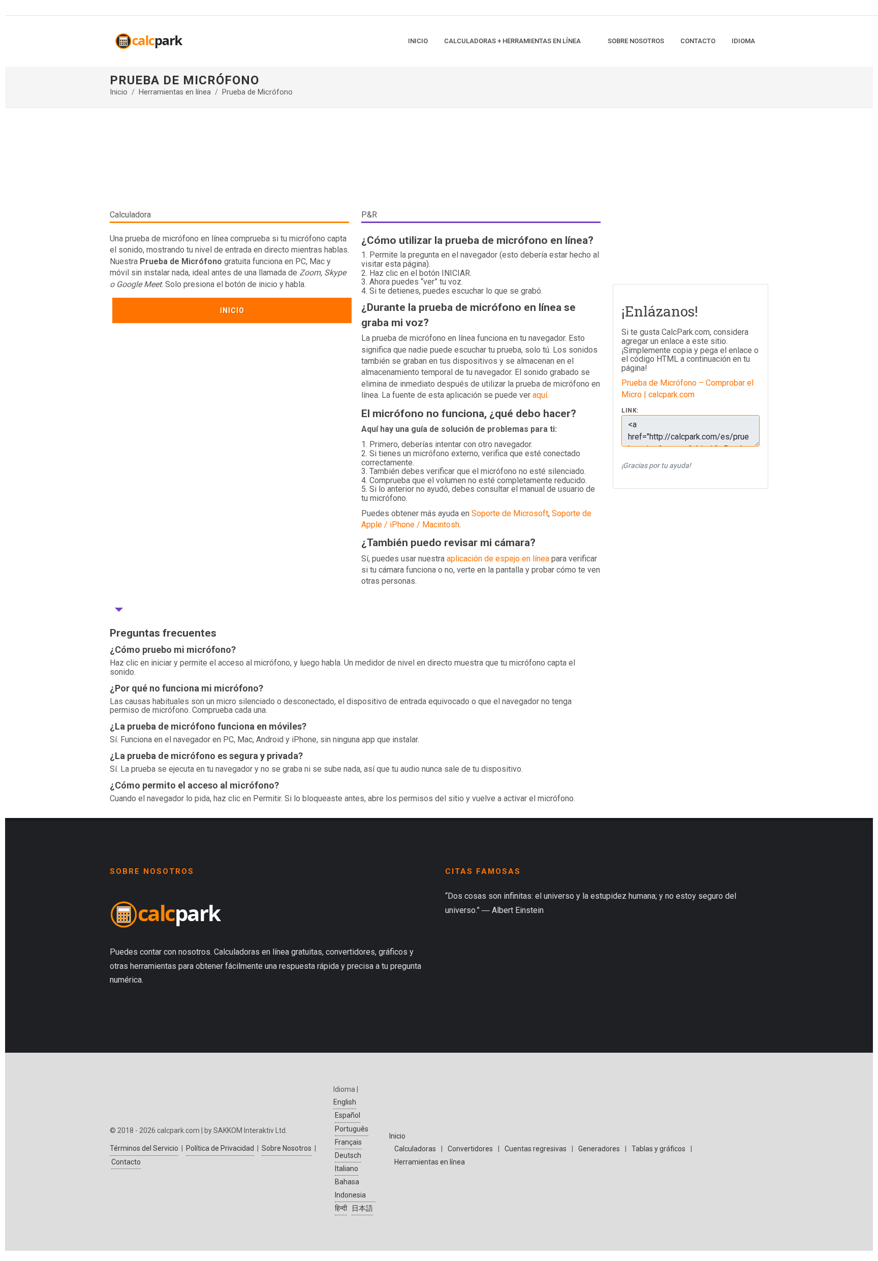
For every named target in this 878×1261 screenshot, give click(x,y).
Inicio (119, 92)
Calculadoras (415, 1149)
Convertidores (470, 1149)
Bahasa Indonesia (350, 1188)
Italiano (346, 1168)
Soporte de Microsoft (510, 513)
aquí (539, 395)
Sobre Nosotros (286, 1148)
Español (347, 1115)
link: (630, 410)
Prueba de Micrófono (257, 92)
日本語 (362, 1208)
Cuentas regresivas (536, 1149)
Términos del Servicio (144, 1148)
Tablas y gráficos (658, 1149)
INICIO (232, 310)
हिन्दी (341, 1208)
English (344, 1102)
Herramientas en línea (175, 92)
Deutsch (348, 1155)
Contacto (126, 1162)
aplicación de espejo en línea (498, 558)
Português (351, 1129)
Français (348, 1142)
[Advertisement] (355, 162)
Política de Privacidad (220, 1148)
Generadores (599, 1149)
